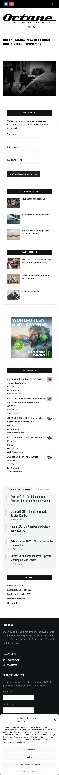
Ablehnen (29, 757)
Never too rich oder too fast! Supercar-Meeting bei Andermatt (31, 558)
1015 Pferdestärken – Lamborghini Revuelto (36, 215)
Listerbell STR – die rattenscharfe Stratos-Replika (29, 513)
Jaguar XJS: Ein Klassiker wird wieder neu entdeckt (31, 528)
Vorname (11, 134)
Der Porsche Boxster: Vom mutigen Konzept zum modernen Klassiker (36, 232)
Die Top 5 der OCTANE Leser (18, 489)
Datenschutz (36, 771)
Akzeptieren (29, 749)
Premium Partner (16, 598)
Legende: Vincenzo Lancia (30, 291)
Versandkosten (18, 433)
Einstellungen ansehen (29, 764)
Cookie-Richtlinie (23, 771)
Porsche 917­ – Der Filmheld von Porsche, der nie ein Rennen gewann (30, 498)
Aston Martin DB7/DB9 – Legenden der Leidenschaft (32, 543)
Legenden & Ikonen (17, 589)
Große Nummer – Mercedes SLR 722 (33, 199)
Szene (10, 603)
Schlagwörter (42, 489)
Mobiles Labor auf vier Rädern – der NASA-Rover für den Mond (35, 277)
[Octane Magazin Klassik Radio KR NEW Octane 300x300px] (31, 318)
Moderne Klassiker (16, 594)
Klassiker (12, 585)
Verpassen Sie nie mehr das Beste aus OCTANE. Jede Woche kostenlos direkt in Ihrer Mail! (27, 124)
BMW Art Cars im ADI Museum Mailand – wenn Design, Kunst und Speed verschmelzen (36, 261)
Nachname (12, 146)
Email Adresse (14, 159)
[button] (55, 719)
